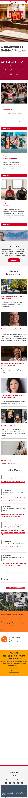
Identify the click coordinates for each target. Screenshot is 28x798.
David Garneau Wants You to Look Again (13, 426)
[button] (14, 286)
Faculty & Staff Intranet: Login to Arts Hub (14, 779)
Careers (14, 775)
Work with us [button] (14, 670)
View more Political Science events (15, 587)
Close (24, 788)
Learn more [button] (6, 128)
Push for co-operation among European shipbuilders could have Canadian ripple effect (13, 532)
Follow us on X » (13, 645)
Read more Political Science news (16, 573)
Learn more (4, 629)
